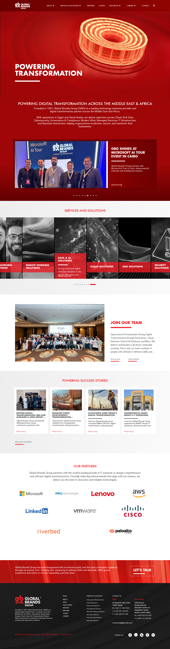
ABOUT (49, 6)
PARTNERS (90, 6)
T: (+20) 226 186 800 (120, 611)
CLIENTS (102, 6)
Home (65, 596)
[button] (74, 195)
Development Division (94, 609)
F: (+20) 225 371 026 (120, 614)
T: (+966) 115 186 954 (142, 618)
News (65, 602)
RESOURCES (113, 6)
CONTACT (145, 6)
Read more (115, 185)
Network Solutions (93, 620)
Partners (66, 610)
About (65, 599)
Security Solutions (93, 614)
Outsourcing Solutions (94, 617)
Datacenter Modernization (95, 600)
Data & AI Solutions (93, 606)
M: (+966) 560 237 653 (142, 615)
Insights (66, 608)
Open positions (133, 359)
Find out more (115, 359)
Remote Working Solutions (96, 611)
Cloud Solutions (92, 603)
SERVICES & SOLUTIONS (69, 6)
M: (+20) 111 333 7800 (120, 608)
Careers (66, 616)
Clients (65, 613)
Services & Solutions (94, 596)
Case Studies (67, 605)
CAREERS (130, 6)
